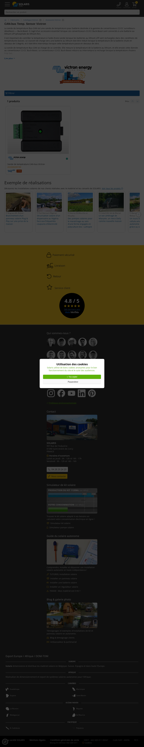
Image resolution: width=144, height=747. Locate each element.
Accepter (73, 377)
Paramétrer (72, 382)
